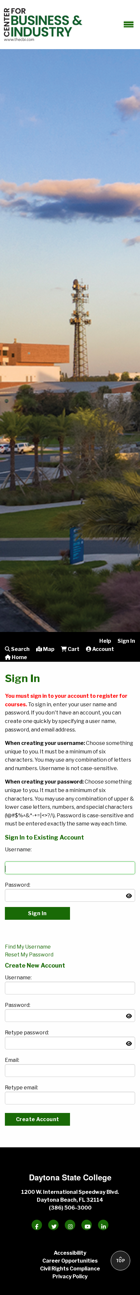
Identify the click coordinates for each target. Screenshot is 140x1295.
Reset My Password (29, 955)
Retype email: (21, 1087)
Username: (18, 849)
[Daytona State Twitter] (53, 1225)
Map (48, 649)
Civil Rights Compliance (70, 1269)
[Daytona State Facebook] (37, 1225)
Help (105, 641)
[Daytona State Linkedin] (103, 1225)
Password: (17, 885)
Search (20, 649)
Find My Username (28, 947)
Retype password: (27, 1032)
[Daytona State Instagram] (70, 1225)
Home (19, 657)
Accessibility (70, 1253)
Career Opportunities (70, 1261)
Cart (73, 649)
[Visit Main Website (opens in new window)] (43, 23)
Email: (12, 1060)
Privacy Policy (70, 1276)
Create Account (37, 1119)
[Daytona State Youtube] (86, 1225)
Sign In (126, 641)
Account (102, 649)
